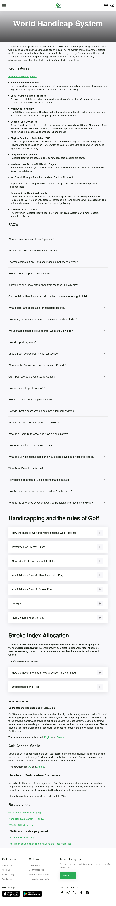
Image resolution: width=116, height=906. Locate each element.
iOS (29, 766)
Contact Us (7, 865)
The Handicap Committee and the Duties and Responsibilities (39, 843)
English (48, 737)
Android (40, 766)
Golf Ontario (9, 859)
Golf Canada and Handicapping (24, 812)
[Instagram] (68, 893)
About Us (6, 869)
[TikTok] (81, 893)
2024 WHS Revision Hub (21, 825)
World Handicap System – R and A (26, 818)
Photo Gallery (8, 874)
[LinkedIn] (87, 893)
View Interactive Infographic (22, 76)
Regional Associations (39, 874)
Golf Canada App (36, 869)
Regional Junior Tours (39, 878)
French (60, 737)
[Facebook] (62, 893)
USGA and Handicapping (21, 837)
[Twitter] (74, 893)
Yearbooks (7, 878)
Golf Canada (34, 865)
